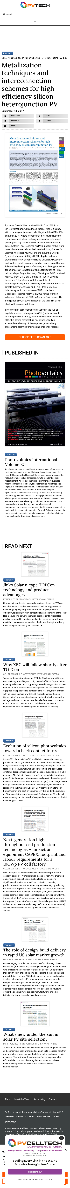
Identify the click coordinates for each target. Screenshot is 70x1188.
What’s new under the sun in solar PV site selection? (30, 1037)
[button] (18, 116)
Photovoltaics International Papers (44, 58)
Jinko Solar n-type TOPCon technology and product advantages (29, 589)
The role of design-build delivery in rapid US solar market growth (34, 952)
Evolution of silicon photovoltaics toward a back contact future (34, 748)
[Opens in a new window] (10, 1122)
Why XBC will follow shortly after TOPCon (35, 667)
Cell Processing (11, 58)
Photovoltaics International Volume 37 (31, 462)
